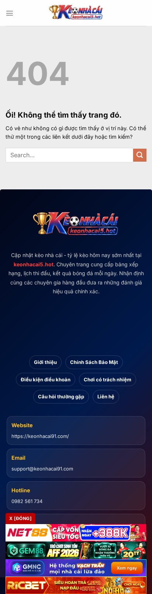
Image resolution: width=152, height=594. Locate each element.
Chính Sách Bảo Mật (94, 362)
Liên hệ (105, 396)
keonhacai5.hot (33, 264)
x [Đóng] (20, 518)
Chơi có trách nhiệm (107, 379)
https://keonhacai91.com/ (40, 436)
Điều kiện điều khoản (45, 379)
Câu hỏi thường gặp (61, 396)
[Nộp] (139, 155)
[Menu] (10, 12)
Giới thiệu (45, 362)
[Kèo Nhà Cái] (76, 13)
